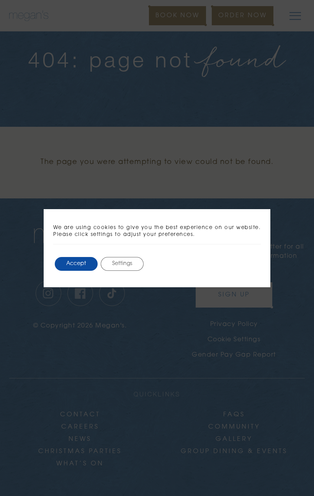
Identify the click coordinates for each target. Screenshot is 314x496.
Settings (122, 264)
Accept (76, 264)
